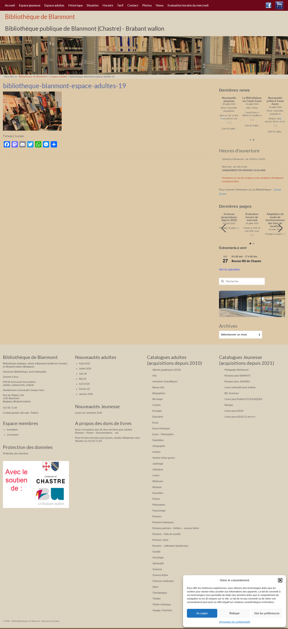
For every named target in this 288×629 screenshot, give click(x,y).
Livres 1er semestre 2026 (88, 413)
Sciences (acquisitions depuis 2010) (229, 217)
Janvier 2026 (86, 394)
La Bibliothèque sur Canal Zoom (252, 99)
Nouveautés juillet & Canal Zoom (275, 101)
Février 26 (84, 389)
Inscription (12, 429)
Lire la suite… (229, 128)
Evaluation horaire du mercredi (251, 217)
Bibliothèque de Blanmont (40, 16)
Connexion (13, 434)
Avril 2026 (84, 384)
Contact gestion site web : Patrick (20, 413)
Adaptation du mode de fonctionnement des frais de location (275, 220)
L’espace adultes (58, 76)
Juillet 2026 (85, 368)
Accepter (202, 613)
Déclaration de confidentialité (234, 622)
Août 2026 (84, 363)
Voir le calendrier (229, 269)
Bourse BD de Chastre (246, 261)
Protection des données (15, 453)
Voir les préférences (267, 613)
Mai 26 (82, 378)
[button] (280, 580)
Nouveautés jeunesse (229, 99)
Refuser (234, 613)
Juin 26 (83, 373)
